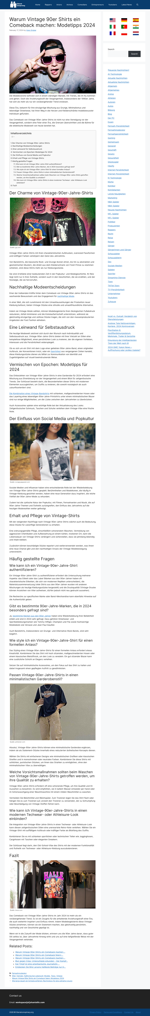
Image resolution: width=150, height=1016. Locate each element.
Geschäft (112, 150)
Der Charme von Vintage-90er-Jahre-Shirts (31, 143)
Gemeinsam (113, 142)
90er (14, 976)
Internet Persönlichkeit (118, 170)
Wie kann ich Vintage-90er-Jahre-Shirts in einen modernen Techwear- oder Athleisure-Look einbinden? (52, 181)
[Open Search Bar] (137, 4)
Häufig (111, 166)
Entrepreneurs (98, 5)
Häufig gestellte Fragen (22, 161)
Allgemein (112, 86)
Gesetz (111, 154)
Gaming (111, 138)
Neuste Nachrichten (117, 210)
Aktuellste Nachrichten (118, 82)
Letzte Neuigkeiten (117, 194)
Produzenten (114, 226)
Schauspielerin (115, 258)
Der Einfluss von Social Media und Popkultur (32, 155)
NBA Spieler (113, 202)
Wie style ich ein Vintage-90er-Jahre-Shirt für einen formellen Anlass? (43, 169)
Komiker (111, 186)
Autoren (111, 102)
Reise (110, 238)
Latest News (127, 5)
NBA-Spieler (113, 206)
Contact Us (128, 1012)
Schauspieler (114, 254)
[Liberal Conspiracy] (17, 4)
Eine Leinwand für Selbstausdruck (27, 149)
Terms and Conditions (113, 1012)
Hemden (20, 976)
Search (111, 49)
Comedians (82, 5)
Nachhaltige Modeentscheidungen (27, 146)
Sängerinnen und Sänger (119, 250)
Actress (70, 5)
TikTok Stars (113, 285)
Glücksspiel (113, 162)
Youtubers (112, 5)
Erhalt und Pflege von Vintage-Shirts (28, 158)
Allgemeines (113, 90)
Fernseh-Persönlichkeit (118, 126)
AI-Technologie (115, 74)
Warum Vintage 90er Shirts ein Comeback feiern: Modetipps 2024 (38, 978)
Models (47, 976)
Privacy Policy (95, 1012)
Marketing (112, 198)
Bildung (111, 110)
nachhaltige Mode (65, 296)
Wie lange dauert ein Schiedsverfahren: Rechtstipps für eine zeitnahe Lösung (42, 981)
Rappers (48, 5)
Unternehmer (114, 293)
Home (37, 5)
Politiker (111, 222)
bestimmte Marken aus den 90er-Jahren (32, 616)
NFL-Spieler (113, 218)
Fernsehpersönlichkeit (118, 134)
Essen (110, 122)
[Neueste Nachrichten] (118, 70)
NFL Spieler (113, 214)
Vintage (59, 976)
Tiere (110, 281)
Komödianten (114, 190)
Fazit (15, 185)
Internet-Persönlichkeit (118, 174)
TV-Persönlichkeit (116, 289)
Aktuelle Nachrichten (117, 78)
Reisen (111, 242)
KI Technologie (115, 178)
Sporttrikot (56, 351)
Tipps (53, 976)
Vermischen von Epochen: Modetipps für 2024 (32, 152)
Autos (110, 106)
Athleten (112, 98)
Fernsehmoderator (19, 973)
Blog (110, 114)
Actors (59, 5)
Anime (111, 94)
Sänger (111, 246)
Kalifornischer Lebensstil (33, 976)
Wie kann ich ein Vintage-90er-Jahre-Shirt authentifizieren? (39, 164)
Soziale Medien (115, 266)
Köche (111, 182)
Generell (112, 146)
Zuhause (112, 301)
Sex (109, 262)
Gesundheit (113, 158)
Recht (110, 234)
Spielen (111, 270)
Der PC (111, 118)
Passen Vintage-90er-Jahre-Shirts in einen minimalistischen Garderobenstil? (46, 172)
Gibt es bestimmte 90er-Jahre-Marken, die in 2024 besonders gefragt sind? (45, 167)
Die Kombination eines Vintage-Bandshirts (29, 393)
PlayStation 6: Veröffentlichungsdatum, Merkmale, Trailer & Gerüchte (121, 333)
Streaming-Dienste (117, 278)
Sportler (111, 274)
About (138, 1012)
